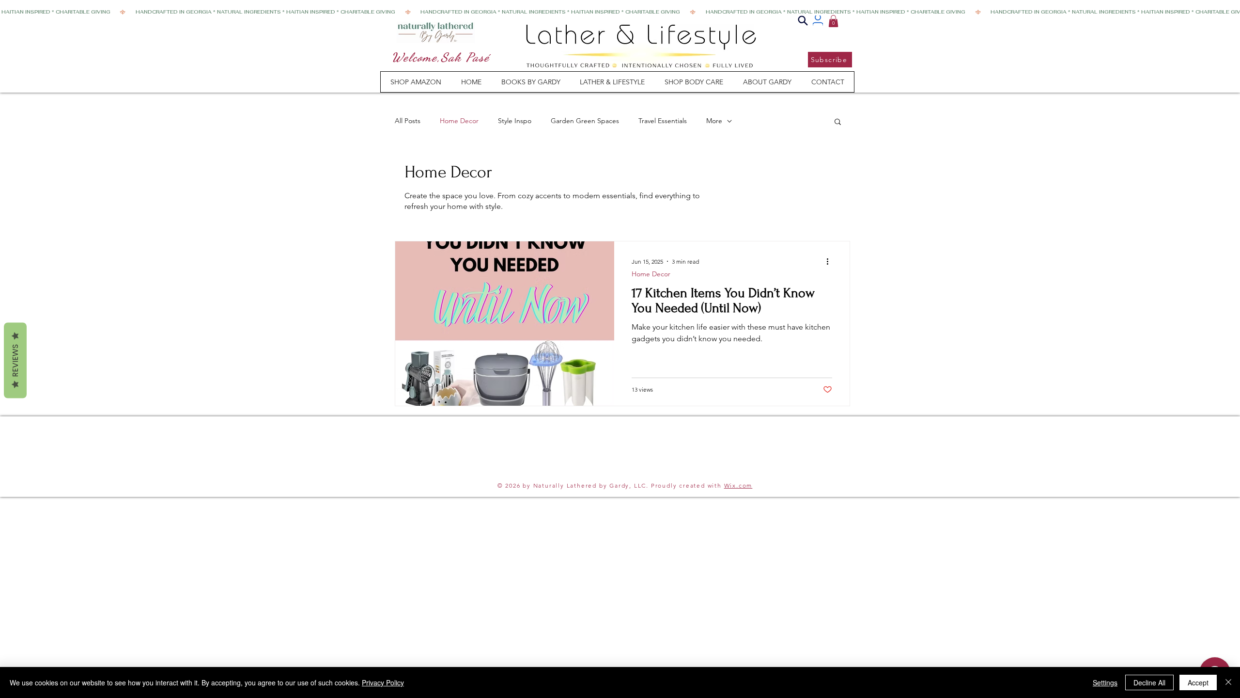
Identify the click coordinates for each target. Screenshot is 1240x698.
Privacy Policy (383, 682)
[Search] (803, 21)
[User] (818, 21)
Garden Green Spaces (585, 120)
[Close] (1228, 682)
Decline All (1149, 682)
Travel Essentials (662, 120)
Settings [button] (1105, 682)
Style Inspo (514, 120)
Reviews (15, 360)
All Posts (407, 120)
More (714, 120)
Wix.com (738, 485)
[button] (833, 21)
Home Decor (459, 120)
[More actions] (831, 261)
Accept (1198, 682)
